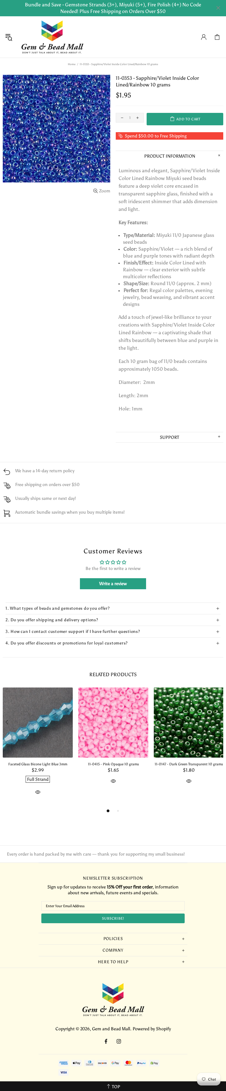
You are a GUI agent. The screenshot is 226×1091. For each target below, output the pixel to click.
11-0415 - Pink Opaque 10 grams (113, 764)
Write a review (113, 583)
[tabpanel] (38, 747)
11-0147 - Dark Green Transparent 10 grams (189, 764)
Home (72, 64)
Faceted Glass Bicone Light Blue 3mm (37, 764)
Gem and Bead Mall (52, 37)
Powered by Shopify (152, 1028)
